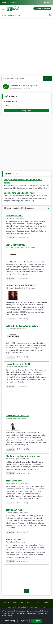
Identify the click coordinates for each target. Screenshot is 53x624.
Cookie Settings (10, 621)
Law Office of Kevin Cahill (18, 364)
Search (47, 78)
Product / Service (10, 101)
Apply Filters (26, 111)
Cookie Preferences (37, 607)
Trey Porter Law (13, 539)
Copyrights (21, 607)
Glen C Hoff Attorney (15, 245)
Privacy (11, 607)
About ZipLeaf (18, 602)
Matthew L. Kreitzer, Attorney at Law (23, 456)
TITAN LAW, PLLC (14, 510)
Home (4, 15)
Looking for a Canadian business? (19, 193)
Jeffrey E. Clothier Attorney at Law (22, 326)
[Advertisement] (26, 46)
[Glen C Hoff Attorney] (26, 255)
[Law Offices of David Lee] (26, 425)
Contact (37, 602)
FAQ (28, 602)
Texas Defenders (14, 481)
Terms (46, 602)
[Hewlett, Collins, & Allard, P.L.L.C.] (26, 295)
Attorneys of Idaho (14, 215)
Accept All (36, 621)
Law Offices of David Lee (17, 415)
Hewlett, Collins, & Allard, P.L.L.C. (21, 285)
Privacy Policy (7, 615)
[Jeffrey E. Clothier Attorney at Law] (26, 336)
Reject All (24, 621)
